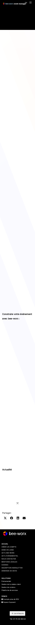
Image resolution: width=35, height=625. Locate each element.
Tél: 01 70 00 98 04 (18, 619)
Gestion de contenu (8, 587)
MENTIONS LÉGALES (9, 562)
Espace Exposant (9, 602)
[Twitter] (5, 518)
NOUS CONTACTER (8, 559)
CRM (28, 140)
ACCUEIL (4, 544)
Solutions (7, 26)
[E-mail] (24, 518)
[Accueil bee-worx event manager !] (14, 4)
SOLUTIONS (6, 578)
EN (26, 3)
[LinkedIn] (18, 518)
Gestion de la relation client (11, 584)
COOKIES (4, 565)
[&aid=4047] (17, 253)
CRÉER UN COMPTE (8, 547)
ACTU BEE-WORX (7, 553)
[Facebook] (12, 518)
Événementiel (6, 581)
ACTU (3, 556)
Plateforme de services (9, 590)
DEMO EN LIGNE (7, 550)
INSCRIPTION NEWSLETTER (11, 568)
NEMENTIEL (13, 556)
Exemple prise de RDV (11, 599)
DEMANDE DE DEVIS (9, 571)
